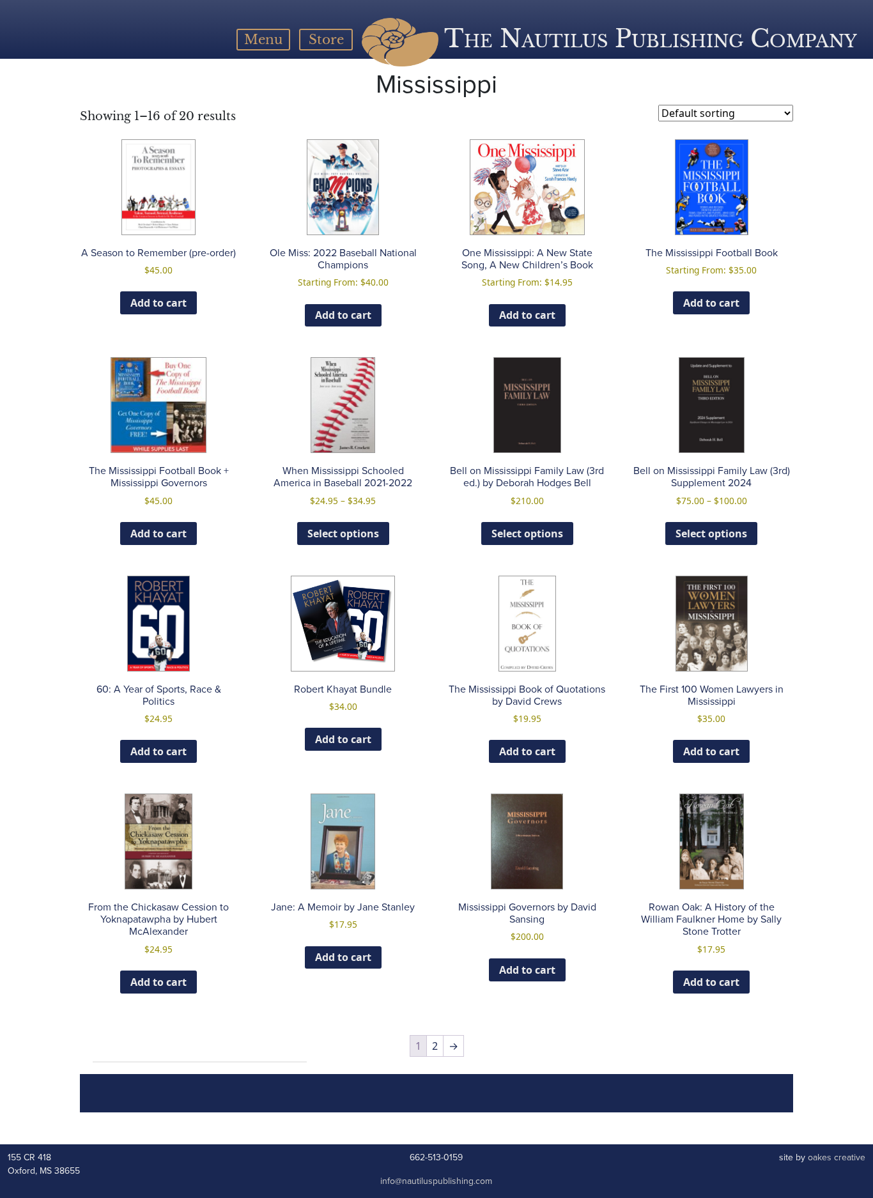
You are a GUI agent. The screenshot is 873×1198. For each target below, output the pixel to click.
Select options (343, 533)
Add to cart (158, 303)
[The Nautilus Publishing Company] (400, 42)
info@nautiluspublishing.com (436, 1181)
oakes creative (836, 1157)
